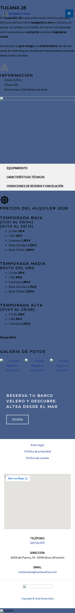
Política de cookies (37, 458)
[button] (3, 365)
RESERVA (17, 419)
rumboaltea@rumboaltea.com (37, 572)
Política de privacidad (37, 451)
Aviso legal (37, 445)
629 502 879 (37, 543)
